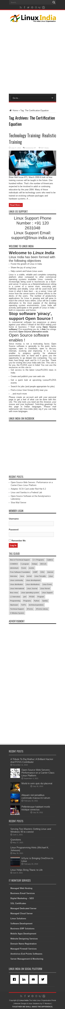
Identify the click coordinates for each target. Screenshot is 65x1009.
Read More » (16, 205)
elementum (14, 568)
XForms (30, 609)
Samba (45, 601)
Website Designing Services (24, 938)
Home (15, 110)
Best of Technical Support (20, 560)
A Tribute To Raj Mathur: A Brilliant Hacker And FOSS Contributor (31, 760)
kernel (29, 576)
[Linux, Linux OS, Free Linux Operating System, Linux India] (32, 19)
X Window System (17, 613)
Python (36, 601)
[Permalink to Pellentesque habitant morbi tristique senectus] (15, 814)
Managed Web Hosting (21, 888)
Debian (34, 564)
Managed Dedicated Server (23, 908)
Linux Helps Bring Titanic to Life (26, 870)
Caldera (50, 560)
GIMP (35, 572)
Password (13, 529)
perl (24, 597)
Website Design (20, 1003)
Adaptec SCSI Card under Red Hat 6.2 (28, 489)
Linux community (16, 580)
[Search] (53, 2)
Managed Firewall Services (23, 949)
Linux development (33, 580)
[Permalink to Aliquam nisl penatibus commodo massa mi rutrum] (15, 802)
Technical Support (17, 609)
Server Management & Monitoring (26, 959)
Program (40, 597)
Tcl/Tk (23, 605)
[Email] (34, 979)
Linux (51, 576)
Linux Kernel (45, 588)
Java (22, 576)
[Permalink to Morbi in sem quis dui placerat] (15, 791)
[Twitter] (43, 979)
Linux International (17, 588)
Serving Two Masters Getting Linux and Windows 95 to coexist (30, 830)
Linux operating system (30, 592)
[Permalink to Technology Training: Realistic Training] (32, 175)
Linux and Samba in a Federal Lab (26, 492)
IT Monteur (47, 1003)
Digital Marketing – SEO (22, 898)
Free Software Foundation (20, 572)
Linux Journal (32, 588)
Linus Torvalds (40, 576)
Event (23, 568)
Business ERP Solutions (22, 928)
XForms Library (42, 609)
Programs (27, 601)
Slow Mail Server (18, 502)
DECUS (43, 564)
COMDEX (14, 564)
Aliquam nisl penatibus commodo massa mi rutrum (35, 796)
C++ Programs (38, 560)
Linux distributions (33, 584)
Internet (50, 572)
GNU (42, 572)
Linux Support (47, 592)
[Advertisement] (32, 57)
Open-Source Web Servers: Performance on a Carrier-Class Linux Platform (37, 772)
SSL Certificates (18, 903)
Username (14, 519)
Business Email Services (22, 893)
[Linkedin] (24, 979)
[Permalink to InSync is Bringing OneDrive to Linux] (15, 865)
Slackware (14, 605)
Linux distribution (16, 584)
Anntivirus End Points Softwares (26, 954)
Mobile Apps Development (23, 933)
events (31, 568)
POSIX (31, 597)
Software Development (21, 923)
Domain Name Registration (23, 944)
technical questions (36, 605)
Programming (15, 601)
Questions (15, 839)
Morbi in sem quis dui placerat (36, 783)
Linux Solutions (18, 918)
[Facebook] (15, 979)
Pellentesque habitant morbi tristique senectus (35, 808)
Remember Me (18, 540)
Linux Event (47, 584)
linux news (14, 592)
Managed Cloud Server (21, 913)
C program (25, 564)
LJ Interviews (15, 597)
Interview (13, 576)
